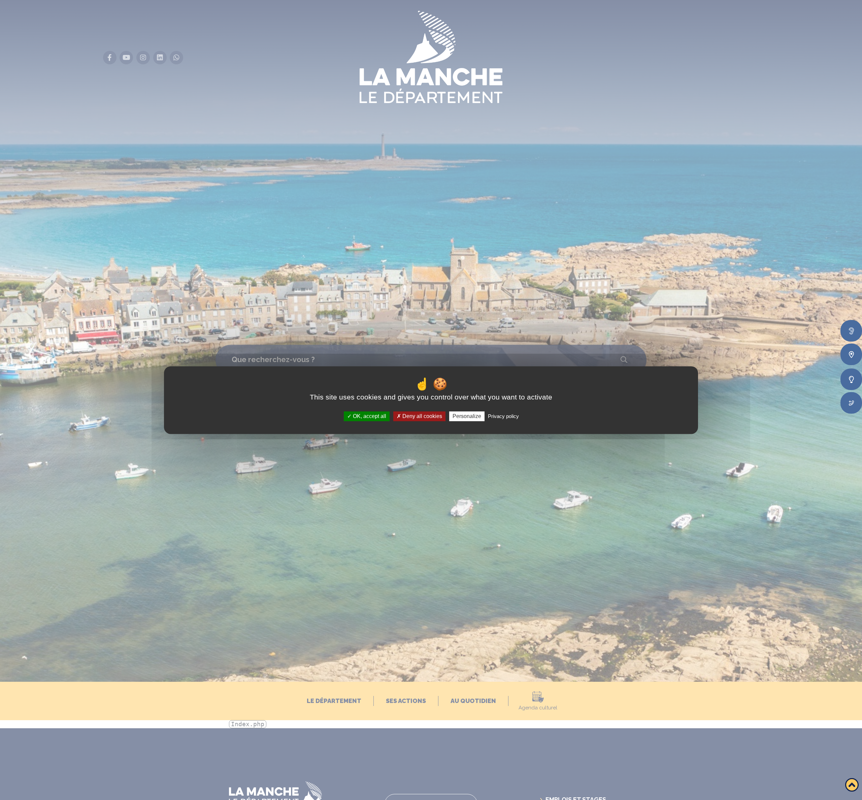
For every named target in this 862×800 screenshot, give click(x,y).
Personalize (467, 416)
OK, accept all (369, 416)
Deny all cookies (421, 416)
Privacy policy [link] (503, 416)
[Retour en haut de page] (852, 785)
